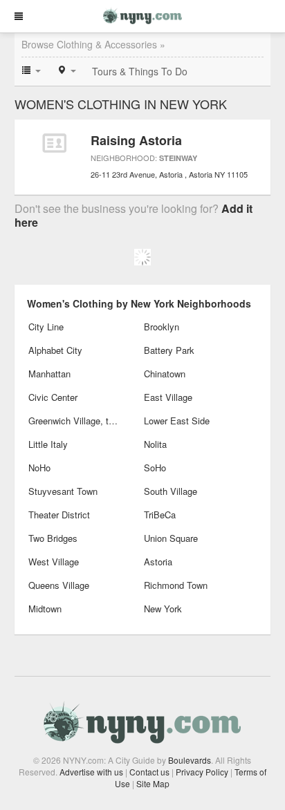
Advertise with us (91, 772)
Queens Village (58, 585)
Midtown (45, 608)
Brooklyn (161, 326)
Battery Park (169, 350)
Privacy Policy (202, 772)
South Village (170, 491)
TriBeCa (160, 514)
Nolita (155, 444)
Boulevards (189, 760)
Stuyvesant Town (63, 491)
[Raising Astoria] (54, 143)
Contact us (149, 772)
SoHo (155, 467)
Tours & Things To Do (139, 71)
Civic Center (52, 397)
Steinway (178, 158)
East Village (168, 397)
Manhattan (49, 373)
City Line (46, 326)
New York (163, 608)
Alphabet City (55, 350)
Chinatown (164, 373)
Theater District (59, 514)
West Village (53, 561)
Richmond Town (176, 585)
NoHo (39, 467)
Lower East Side (177, 420)
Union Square (171, 538)
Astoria (158, 561)
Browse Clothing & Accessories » (93, 44)
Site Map (152, 783)
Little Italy (48, 444)
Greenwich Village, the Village (75, 420)
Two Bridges (52, 538)
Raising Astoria (136, 140)
